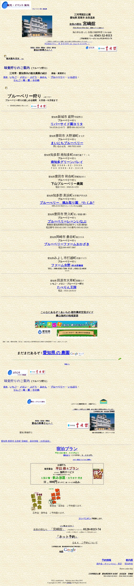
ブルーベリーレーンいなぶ (67, 221)
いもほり (72, 77)
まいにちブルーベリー (67, 143)
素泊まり (66, 455)
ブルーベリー (58, 77)
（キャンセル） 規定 (112, 564)
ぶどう (33, 77)
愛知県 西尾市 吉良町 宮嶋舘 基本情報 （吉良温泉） (26, 441)
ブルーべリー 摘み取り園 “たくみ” (67, 202)
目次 (5, 77)
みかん (43, 77)
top (67, 364)
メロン (23, 77)
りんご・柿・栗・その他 (26, 80)
